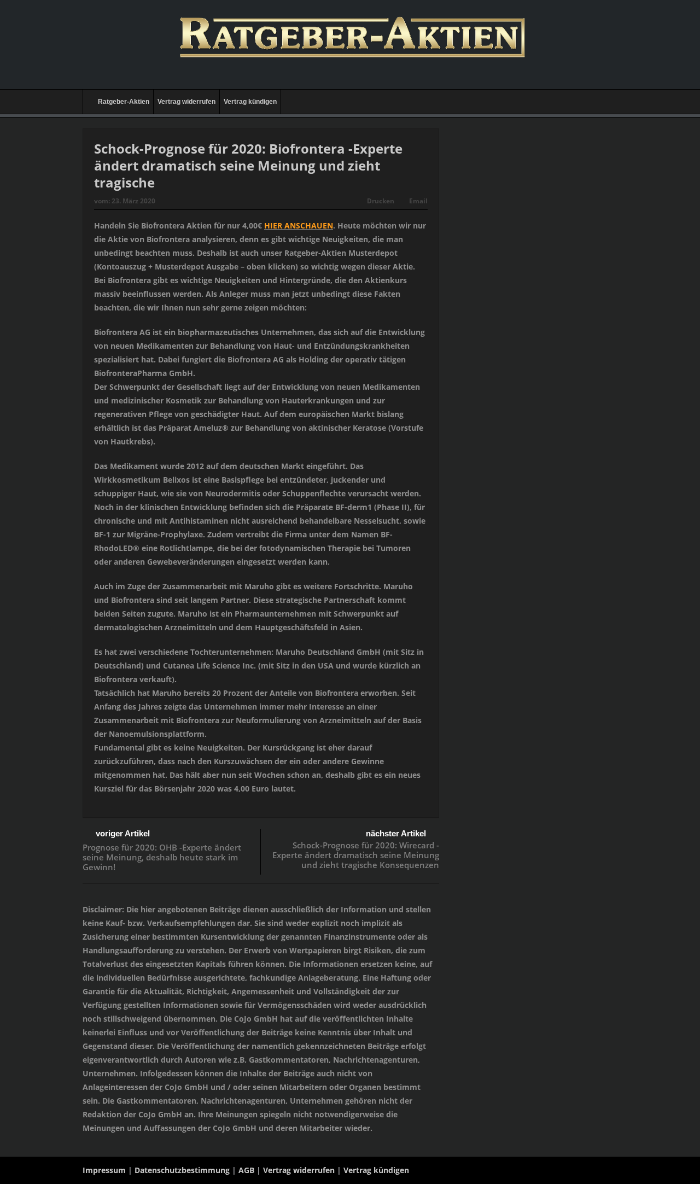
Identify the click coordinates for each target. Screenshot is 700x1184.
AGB (246, 1170)
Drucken (380, 201)
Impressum (104, 1170)
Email (418, 201)
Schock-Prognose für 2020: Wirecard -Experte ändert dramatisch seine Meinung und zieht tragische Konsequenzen (355, 855)
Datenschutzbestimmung (182, 1170)
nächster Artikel (396, 833)
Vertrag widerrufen (186, 101)
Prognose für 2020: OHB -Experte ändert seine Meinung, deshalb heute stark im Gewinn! (162, 857)
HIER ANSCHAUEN (298, 225)
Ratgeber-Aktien (123, 101)
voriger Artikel (123, 833)
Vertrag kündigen (250, 101)
